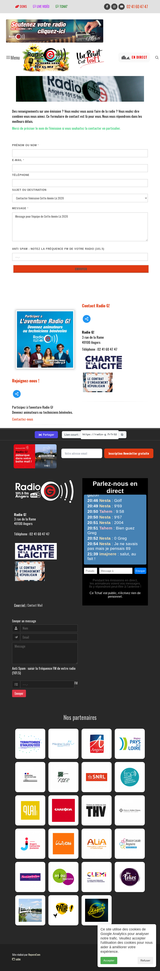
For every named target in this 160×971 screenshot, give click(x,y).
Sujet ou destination (29, 189)
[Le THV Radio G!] (96, 810)
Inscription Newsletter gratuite (128, 453)
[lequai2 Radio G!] (30, 810)
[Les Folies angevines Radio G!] (129, 877)
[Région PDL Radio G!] (129, 744)
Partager (46, 435)
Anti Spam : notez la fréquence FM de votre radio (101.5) (58, 248)
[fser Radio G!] (63, 777)
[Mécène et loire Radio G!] (63, 744)
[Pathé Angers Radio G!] (63, 910)
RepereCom (34, 954)
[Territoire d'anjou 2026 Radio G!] (30, 744)
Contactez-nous (22, 419)
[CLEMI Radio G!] (96, 877)
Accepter (108, 960)
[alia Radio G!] (96, 843)
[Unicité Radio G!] (63, 843)
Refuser (145, 960)
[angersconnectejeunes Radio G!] (30, 843)
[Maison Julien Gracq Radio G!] (129, 810)
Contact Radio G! (96, 305)
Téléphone (20, 175)
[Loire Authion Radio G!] (30, 910)
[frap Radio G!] (129, 777)
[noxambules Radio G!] (30, 877)
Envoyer (19, 693)
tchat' (63, 6)
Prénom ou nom (25, 145)
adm (17, 959)
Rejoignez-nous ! (25, 380)
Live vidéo (42, 6)
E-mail (18, 160)
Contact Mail (35, 605)
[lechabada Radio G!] (63, 810)
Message (20, 208)
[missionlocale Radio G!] (129, 843)
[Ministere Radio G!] (30, 777)
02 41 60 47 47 (137, 6)
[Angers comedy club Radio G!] (96, 910)
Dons (23, 6)
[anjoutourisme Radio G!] (63, 877)
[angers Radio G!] (96, 744)
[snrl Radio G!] (96, 777)
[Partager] (17, 394)
